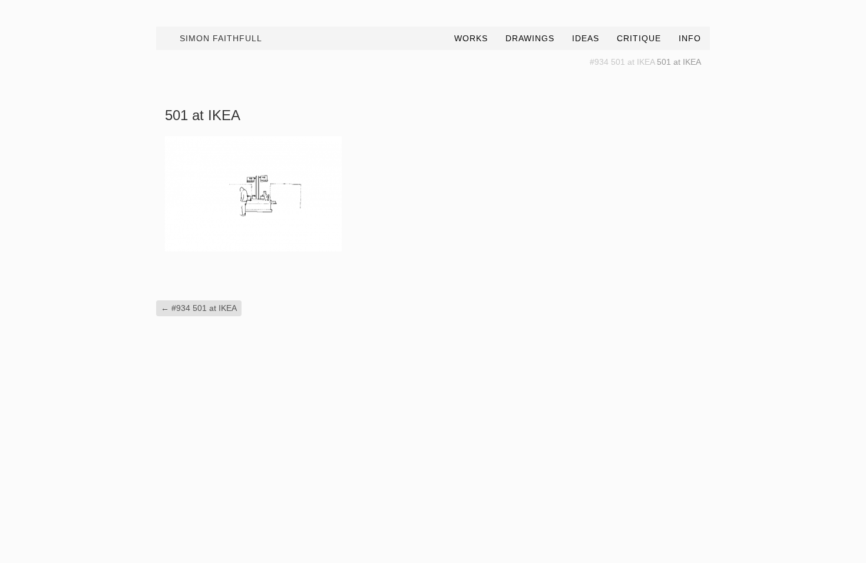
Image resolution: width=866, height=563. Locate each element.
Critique (639, 38)
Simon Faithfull (221, 38)
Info (690, 38)
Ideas (585, 38)
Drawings (529, 38)
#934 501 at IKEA (622, 62)
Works (471, 38)
